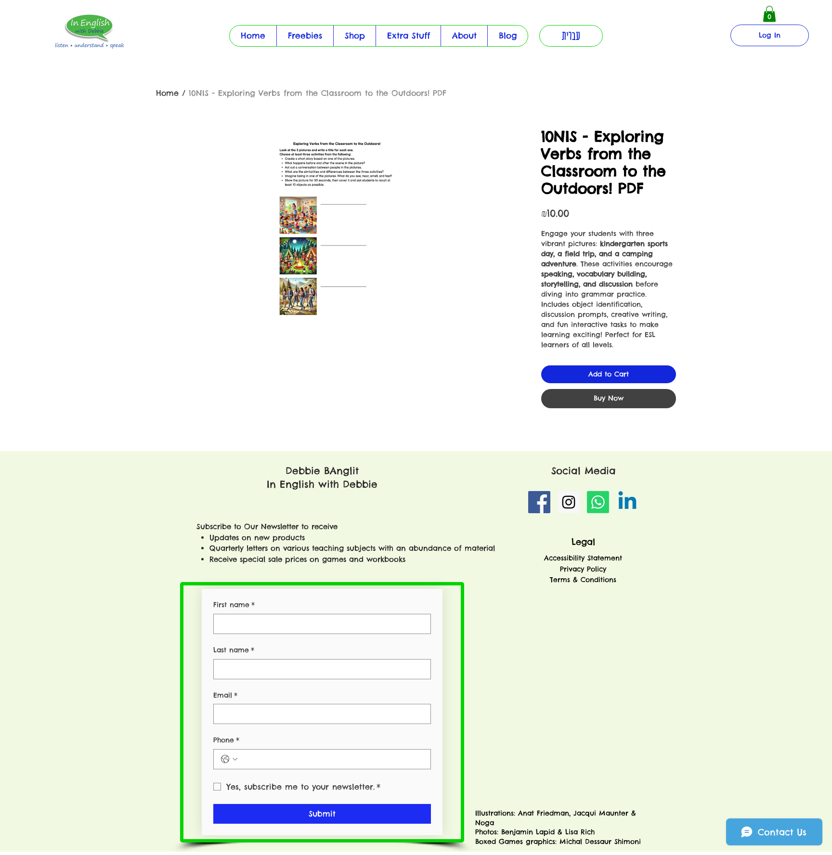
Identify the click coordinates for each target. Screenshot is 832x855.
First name (234, 604)
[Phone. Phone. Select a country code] (229, 759)
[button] (408, 36)
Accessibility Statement (583, 558)
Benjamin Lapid (528, 832)
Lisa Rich (578, 832)
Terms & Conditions (583, 579)
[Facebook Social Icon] (539, 502)
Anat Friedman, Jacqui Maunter (573, 813)
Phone (226, 740)
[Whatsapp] (598, 502)
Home (167, 93)
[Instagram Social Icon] (569, 502)
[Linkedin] (627, 502)
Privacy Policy (583, 569)
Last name (233, 650)
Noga (486, 822)
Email (225, 695)
